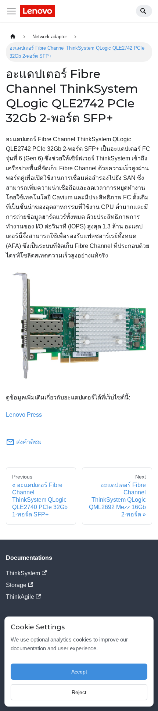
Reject (79, 692)
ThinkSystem (23, 573)
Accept (79, 672)
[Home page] (13, 36)
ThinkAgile (20, 597)
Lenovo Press (24, 415)
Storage (16, 585)
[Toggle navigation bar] (11, 11)
